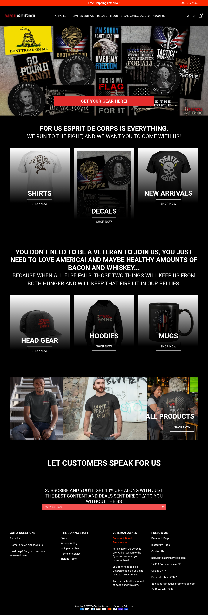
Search (65, 538)
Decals (102, 15)
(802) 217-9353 (163, 588)
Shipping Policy (70, 548)
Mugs (114, 15)
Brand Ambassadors (135, 15)
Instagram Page (160, 544)
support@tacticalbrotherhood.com (173, 583)
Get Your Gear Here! (104, 101)
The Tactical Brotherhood (101, 606)
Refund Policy (69, 558)
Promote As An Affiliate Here (26, 544)
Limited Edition (83, 15)
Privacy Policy (69, 543)
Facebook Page (160, 538)
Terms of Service (71, 553)
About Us (159, 15)
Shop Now (40, 204)
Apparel (62, 15)
